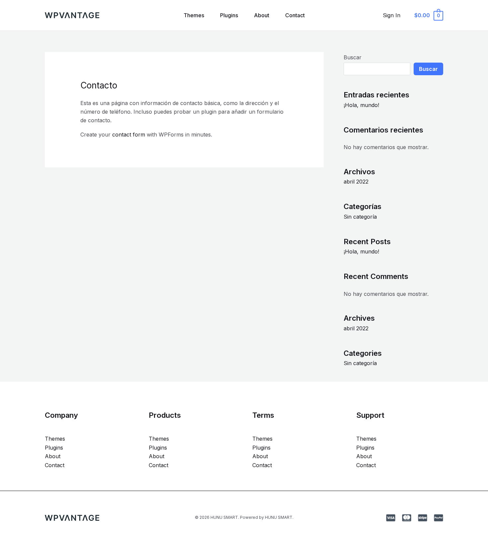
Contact (295, 15)
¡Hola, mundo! (361, 105)
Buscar (353, 57)
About (261, 15)
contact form (128, 134)
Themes (194, 15)
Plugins (229, 15)
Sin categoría (360, 216)
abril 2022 (356, 181)
